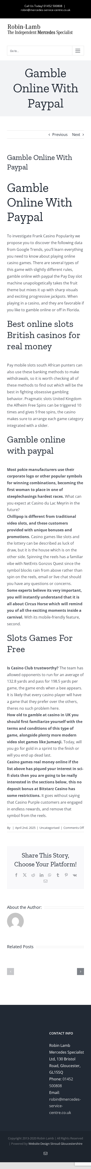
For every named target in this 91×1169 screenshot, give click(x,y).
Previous (60, 134)
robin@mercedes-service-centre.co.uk (45, 10)
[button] (10, 971)
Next (76, 134)
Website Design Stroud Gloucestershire (55, 1143)
